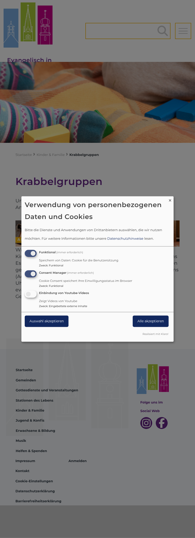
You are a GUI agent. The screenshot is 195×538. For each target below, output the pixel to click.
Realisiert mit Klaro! (155, 334)
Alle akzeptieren (150, 321)
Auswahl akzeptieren (46, 321)
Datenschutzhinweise (125, 238)
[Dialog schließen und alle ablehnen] (170, 199)
